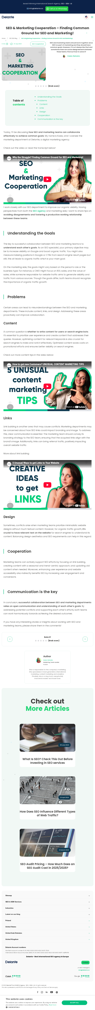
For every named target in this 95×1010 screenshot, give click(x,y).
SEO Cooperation (38, 44)
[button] (32, 1007)
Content (43, 104)
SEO (62, 3)
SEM (67, 3)
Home (3, 38)
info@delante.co (36, 8)
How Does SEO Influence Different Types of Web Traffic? (47, 813)
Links (41, 108)
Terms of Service (49, 987)
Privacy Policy (37, 987)
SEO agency (39, 210)
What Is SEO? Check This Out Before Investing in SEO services (47, 761)
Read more (52, 1005)
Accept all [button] (74, 1003)
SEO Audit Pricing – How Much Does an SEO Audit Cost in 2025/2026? (47, 866)
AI (71, 3)
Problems (42, 100)
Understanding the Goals (50, 96)
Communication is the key (50, 119)
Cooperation (44, 115)
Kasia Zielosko (48, 660)
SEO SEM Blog (13, 38)
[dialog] (47, 1002)
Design (42, 111)
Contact (85, 962)
